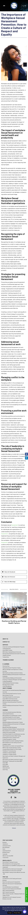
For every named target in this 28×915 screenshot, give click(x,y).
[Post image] (14, 605)
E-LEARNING (6, 664)
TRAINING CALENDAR (8, 660)
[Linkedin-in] (15, 797)
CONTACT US (6, 641)
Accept (10, 912)
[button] (4, 5)
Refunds (14, 828)
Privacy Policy (17, 912)
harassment (14, 525)
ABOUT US (5, 639)
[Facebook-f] (11, 797)
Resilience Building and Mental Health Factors (14, 622)
